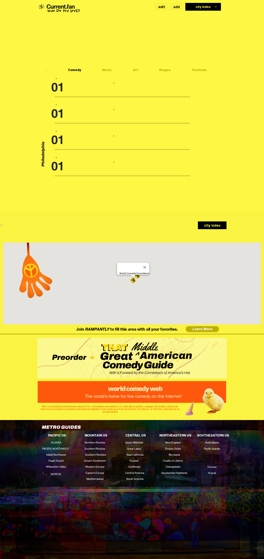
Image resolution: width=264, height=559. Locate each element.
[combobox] (203, 7)
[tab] (49, 70)
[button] (41, 6)
